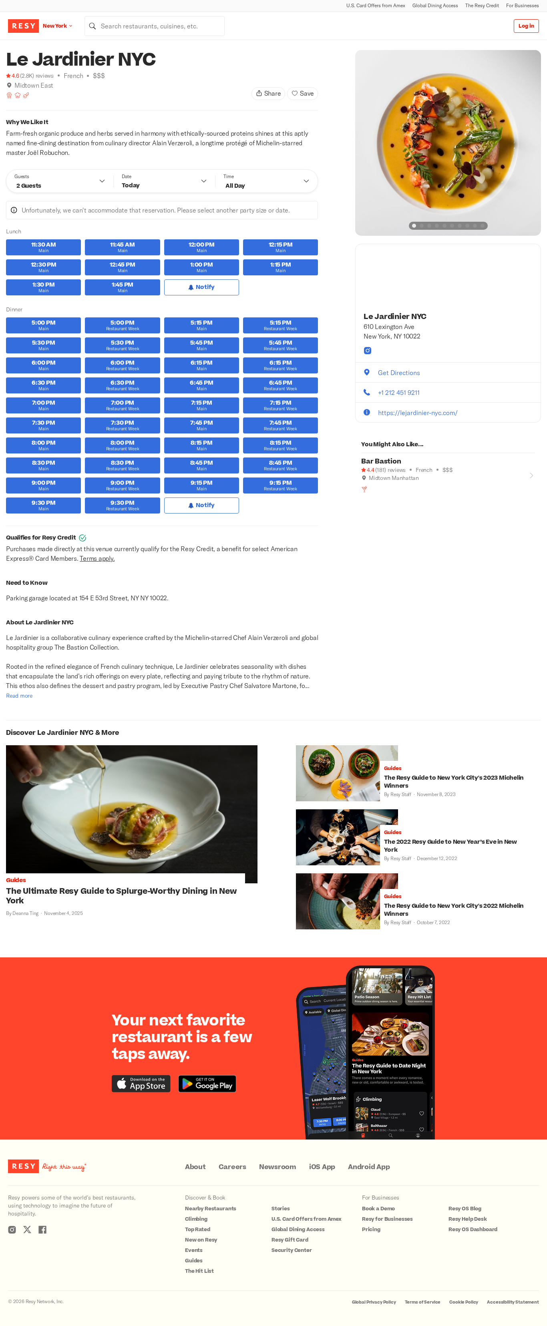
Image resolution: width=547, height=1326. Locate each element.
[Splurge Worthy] (17, 95)
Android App (369, 1167)
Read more (19, 695)
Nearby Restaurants (210, 1208)
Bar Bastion (381, 461)
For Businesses (522, 5)
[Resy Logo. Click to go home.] (23, 26)
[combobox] (154, 26)
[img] (9, 85)
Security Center (291, 1250)
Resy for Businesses (387, 1219)
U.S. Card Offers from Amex (375, 5)
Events (194, 1250)
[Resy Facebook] (42, 1230)
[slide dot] (414, 226)
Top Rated (197, 1229)
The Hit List (199, 1271)
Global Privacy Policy (374, 1302)
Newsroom (277, 1167)
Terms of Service (423, 1302)
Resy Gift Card (289, 1240)
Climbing (196, 1219)
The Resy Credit (482, 5)
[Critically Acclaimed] (9, 95)
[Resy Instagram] (12, 1230)
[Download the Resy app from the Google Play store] (207, 1083)
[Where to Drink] (364, 489)
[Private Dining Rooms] (26, 95)
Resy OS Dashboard (472, 1229)
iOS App (322, 1167)
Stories (280, 1208)
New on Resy (201, 1240)
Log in (526, 26)
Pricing (371, 1229)
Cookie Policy (463, 1302)
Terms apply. (97, 558)
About (195, 1167)
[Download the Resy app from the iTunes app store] (141, 1083)
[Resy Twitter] (27, 1230)
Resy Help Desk (467, 1219)
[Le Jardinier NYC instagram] (368, 350)
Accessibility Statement (513, 1302)
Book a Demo (378, 1208)
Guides (194, 1260)
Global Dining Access (435, 5)
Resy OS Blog (464, 1208)
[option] (448, 143)
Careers (232, 1167)
